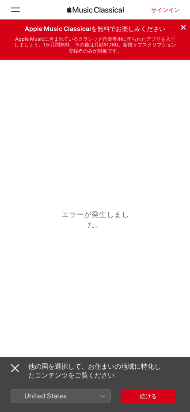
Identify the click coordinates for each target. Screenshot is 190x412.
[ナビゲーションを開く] (15, 9)
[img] (95, 10)
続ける (148, 396)
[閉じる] (183, 26)
